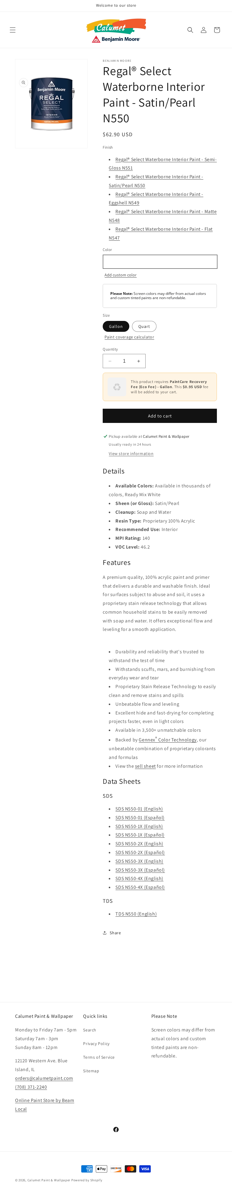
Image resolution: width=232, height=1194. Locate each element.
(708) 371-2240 (31, 1087)
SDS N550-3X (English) (139, 861)
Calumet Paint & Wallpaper (49, 1180)
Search (89, 1030)
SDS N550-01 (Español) (140, 817)
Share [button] (115, 932)
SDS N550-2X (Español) (140, 852)
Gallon (116, 326)
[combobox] (160, 262)
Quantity (110, 349)
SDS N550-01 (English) (139, 809)
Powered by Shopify (86, 1180)
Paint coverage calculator (129, 337)
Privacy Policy (96, 1043)
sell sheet (145, 766)
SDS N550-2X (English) (139, 843)
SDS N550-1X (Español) (140, 835)
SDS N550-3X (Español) (140, 870)
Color (107, 249)
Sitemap (91, 1071)
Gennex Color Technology (167, 740)
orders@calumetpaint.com (44, 1078)
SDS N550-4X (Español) (140, 887)
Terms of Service (99, 1057)
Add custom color (121, 275)
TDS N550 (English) (136, 914)
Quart (144, 326)
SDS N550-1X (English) (139, 826)
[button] (12, 30)
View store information (131, 453)
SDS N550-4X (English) (139, 878)
